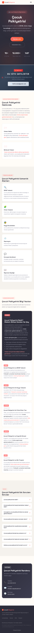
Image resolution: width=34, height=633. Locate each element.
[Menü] (31, 2)
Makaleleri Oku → (17, 44)
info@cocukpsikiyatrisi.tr (14, 588)
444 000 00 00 (12, 583)
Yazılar (11, 618)
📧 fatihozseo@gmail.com (18, 84)
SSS (16, 618)
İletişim (20, 618)
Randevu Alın (17, 39)
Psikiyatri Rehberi (17, 630)
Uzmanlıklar (5, 618)
